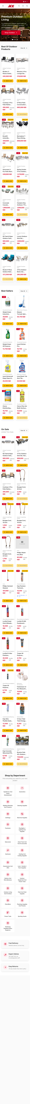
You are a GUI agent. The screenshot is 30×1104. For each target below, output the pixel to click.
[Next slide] (27, 25)
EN (25, 1)
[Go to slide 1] (12, 39)
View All (22, 48)
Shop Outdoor (10, 33)
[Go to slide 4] (17, 39)
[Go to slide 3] (15, 39)
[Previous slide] (3, 25)
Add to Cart (9, 81)
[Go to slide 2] (14, 39)
